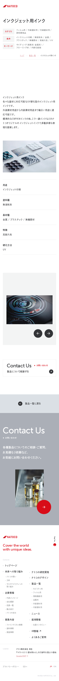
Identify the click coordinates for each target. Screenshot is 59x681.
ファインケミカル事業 (15, 625)
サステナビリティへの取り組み (14, 585)
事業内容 (9, 620)
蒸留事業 (10, 632)
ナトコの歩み (11, 613)
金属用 (36, 600)
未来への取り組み (14, 571)
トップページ (11, 565)
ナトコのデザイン (40, 578)
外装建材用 (37, 603)
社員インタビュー (39, 625)
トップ (22, 55)
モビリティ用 (38, 589)
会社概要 (10, 602)
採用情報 (36, 620)
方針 (8, 580)
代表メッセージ (12, 598)
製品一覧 (32, 55)
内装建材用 (37, 607)
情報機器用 (37, 596)
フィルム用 (37, 592)
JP (51, 667)
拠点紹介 (10, 609)
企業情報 (9, 593)
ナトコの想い (11, 577)
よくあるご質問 (39, 637)
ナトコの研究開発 (40, 572)
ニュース (36, 614)
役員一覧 (10, 605)
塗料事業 (10, 628)
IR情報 (35, 631)
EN (55, 667)
